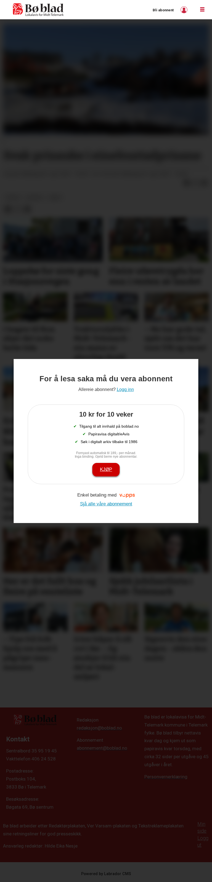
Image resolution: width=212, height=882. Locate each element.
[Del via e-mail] (204, 183)
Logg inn (185, 9)
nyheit (13, 197)
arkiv (55, 197)
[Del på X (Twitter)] (195, 183)
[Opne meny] (202, 10)
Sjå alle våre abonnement (106, 503)
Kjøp (106, 469)
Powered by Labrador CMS (106, 874)
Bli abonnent (163, 10)
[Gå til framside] (38, 9)
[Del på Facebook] (186, 183)
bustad (34, 197)
